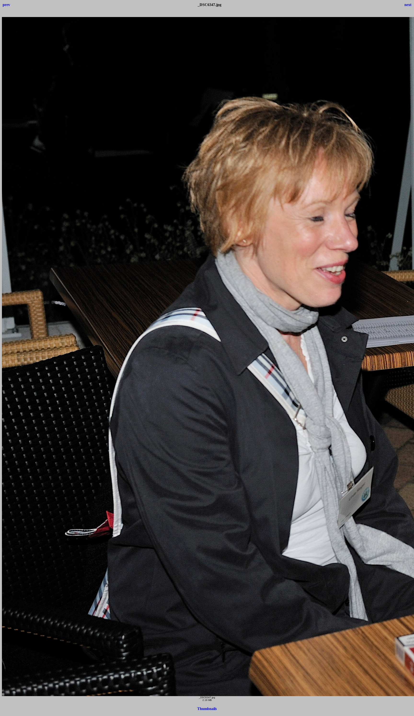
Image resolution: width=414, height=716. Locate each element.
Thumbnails (207, 709)
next (407, 5)
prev (6, 5)
